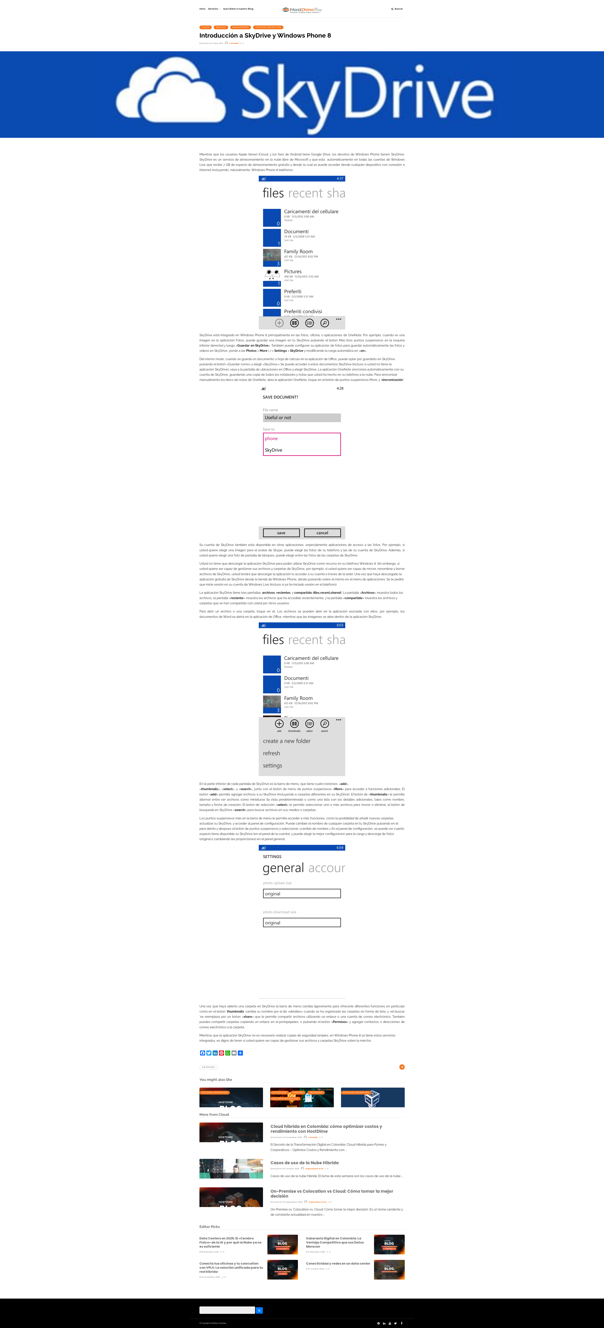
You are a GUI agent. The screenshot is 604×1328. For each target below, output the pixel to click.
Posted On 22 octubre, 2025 (285, 1168)
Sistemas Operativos (268, 27)
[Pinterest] (378, 1323)
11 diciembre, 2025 (316, 1252)
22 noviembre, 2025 (210, 1277)
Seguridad (316, 1093)
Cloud (205, 27)
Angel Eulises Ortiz (314, 1168)
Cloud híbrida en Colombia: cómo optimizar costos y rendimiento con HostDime (326, 1129)
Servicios (213, 8)
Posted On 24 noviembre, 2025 (287, 1137)
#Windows (208, 1067)
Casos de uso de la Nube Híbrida (305, 1163)
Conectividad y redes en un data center (338, 1263)
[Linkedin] (384, 1323)
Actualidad (280, 1093)
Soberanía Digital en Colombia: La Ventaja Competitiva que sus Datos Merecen (335, 1242)
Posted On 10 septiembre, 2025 (287, 1202)
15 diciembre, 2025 (210, 1252)
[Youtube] (390, 1323)
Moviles (221, 27)
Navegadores (241, 27)
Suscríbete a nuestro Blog (238, 8)
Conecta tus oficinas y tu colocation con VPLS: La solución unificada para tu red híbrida (231, 1267)
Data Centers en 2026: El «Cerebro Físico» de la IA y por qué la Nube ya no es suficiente (230, 1242)
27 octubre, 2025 (316, 1269)
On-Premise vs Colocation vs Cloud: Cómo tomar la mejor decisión (332, 1193)
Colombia (234, 43)
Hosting (298, 1093)
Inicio (202, 8)
